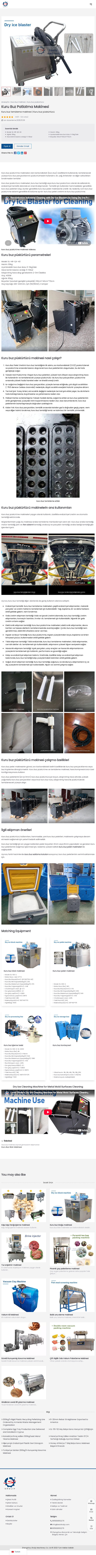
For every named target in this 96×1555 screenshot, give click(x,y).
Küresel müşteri (13, 1509)
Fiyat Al (7, 146)
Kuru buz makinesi (18, 102)
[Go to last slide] (5, 91)
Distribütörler (12, 1520)
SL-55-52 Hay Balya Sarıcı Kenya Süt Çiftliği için (71, 1429)
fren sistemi (28, 524)
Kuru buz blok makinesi (11, 1147)
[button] (16, 91)
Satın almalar (57, 1509)
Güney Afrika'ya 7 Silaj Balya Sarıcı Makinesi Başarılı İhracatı (70, 1444)
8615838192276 (58, 1521)
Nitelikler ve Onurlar (15, 1506)
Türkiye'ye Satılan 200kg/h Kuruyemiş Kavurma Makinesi (24, 1451)
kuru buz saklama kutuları (36, 854)
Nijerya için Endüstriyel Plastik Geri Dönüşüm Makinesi (23, 1444)
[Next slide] (91, 91)
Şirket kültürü (12, 1503)
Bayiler (9, 1524)
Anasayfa (5, 102)
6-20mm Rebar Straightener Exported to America (69, 1421)
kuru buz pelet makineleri (70, 846)
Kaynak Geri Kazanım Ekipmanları (27, 1145)
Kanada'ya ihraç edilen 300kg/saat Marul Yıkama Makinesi (21, 1437)
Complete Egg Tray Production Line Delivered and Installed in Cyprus (24, 1430)
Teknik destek (57, 1503)
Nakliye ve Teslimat (59, 1506)
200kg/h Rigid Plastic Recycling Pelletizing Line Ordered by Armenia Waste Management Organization (24, 1422)
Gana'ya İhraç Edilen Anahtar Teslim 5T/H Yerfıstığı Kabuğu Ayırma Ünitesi (69, 1437)
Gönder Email (23, 146)
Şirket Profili (11, 1499)
